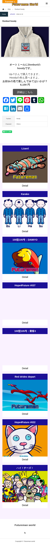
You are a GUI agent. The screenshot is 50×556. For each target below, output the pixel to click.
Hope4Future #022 (25, 422)
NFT (32, 302)
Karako (25, 194)
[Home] (3, 9)
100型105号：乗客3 (25, 331)
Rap (21, 486)
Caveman (34, 165)
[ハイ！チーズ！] (25, 491)
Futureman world (25, 525)
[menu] (46, 3)
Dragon (28, 483)
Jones (37, 483)
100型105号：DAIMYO (25, 239)
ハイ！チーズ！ (25, 468)
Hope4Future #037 (25, 285)
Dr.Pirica (22, 483)
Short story (27, 165)
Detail (25, 185)
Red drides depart (25, 376)
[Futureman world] (25, 3)
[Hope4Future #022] (25, 444)
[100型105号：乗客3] (25, 353)
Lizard (25, 148)
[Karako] (25, 216)
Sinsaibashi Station (34, 256)
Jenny (33, 483)
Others (19, 124)
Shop (29, 302)
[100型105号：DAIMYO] (25, 261)
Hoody (4, 14)
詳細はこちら (25, 92)
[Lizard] (25, 170)
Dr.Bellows (15, 483)
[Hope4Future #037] (25, 307)
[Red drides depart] (25, 398)
